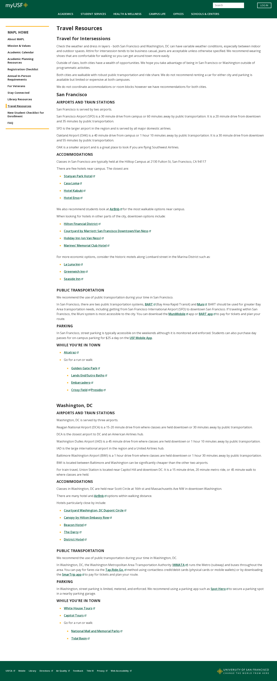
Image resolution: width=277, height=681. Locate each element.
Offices (178, 14)
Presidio (97, 390)
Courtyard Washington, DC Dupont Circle (94, 510)
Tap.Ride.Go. (114, 570)
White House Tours (78, 608)
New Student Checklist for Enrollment (26, 114)
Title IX (90, 670)
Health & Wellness (127, 14)
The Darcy (71, 532)
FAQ (10, 123)
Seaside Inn (72, 279)
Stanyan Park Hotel (78, 176)
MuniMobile (176, 314)
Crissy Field (79, 390)
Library (32, 670)
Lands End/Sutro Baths (87, 375)
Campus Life (157, 14)
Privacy (101, 670)
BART (149, 304)
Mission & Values (19, 46)
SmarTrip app (72, 574)
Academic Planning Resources (21, 60)
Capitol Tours (74, 615)
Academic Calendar (21, 52)
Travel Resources (19, 106)
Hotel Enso (72, 198)
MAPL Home (18, 32)
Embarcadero (80, 382)
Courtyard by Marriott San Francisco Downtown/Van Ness (106, 231)
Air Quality (61, 670)
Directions (45, 670)
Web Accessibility (120, 670)
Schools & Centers (205, 14)
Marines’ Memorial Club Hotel (85, 245)
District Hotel (74, 539)
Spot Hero (218, 589)
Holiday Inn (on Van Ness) (82, 238)
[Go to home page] (239, 672)
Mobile (21, 670)
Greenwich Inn (74, 271)
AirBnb (114, 209)
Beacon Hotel (74, 525)
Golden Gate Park (84, 368)
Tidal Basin (79, 638)
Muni (200, 304)
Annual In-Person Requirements (19, 77)
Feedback (78, 670)
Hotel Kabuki (73, 191)
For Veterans (16, 86)
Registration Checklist (23, 69)
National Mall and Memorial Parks (95, 631)
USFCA (9, 670)
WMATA (179, 565)
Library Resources (20, 99)
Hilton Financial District (81, 224)
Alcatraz (70, 352)
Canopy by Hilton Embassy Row (86, 517)
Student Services (93, 14)
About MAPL (16, 39)
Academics (65, 14)
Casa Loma (71, 183)
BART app (206, 314)
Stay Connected (18, 92)
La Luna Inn (72, 264)
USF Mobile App (141, 338)
